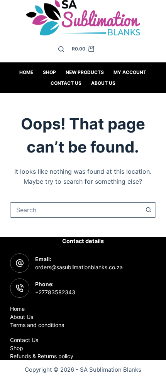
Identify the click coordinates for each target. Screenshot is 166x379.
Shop (49, 72)
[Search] (61, 49)
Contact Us (24, 340)
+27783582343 (55, 292)
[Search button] (148, 210)
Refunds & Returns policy (41, 356)
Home (26, 72)
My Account (129, 72)
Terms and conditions (37, 325)
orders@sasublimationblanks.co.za (79, 267)
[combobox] (75, 210)
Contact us (66, 83)
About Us (103, 83)
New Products (85, 72)
